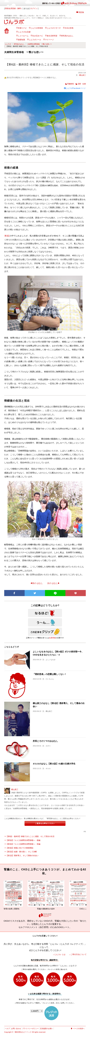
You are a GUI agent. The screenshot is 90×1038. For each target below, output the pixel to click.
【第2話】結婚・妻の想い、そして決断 (21, 852)
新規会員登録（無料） (14, 8)
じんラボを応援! (24, 32)
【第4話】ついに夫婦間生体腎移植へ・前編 (23, 844)
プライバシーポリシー (30, 1028)
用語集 (81, 12)
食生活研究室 (52, 36)
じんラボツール (35, 40)
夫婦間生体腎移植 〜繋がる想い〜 (39, 44)
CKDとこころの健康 (58, 909)
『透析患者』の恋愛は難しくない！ (50, 674)
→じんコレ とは (59, 954)
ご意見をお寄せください (45, 823)
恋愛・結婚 (82, 84)
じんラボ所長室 (37, 28)
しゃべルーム (23, 36)
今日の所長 (69, 28)
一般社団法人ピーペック (22, 1032)
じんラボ (8, 44)
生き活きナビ (37, 36)
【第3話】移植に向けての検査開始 (19, 848)
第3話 (6, 236)
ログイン (33, 8)
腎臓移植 (70, 84)
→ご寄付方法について (77, 954)
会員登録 (52, 638)
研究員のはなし (67, 36)
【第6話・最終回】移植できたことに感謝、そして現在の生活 (30, 836)
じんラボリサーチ (54, 28)
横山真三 (82, 75)
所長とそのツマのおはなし (45, 741)
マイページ (49, 40)
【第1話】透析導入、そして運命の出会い (22, 855)
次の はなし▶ (53, 583)
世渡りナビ (22, 28)
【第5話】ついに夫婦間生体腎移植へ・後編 (23, 840)
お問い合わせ (16, 1028)
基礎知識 (21, 40)
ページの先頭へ (79, 1028)
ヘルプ (7, 1028)
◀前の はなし (36, 583)
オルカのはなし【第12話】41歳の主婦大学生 (54, 763)
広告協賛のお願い (46, 1028)
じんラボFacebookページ (76, 88)
